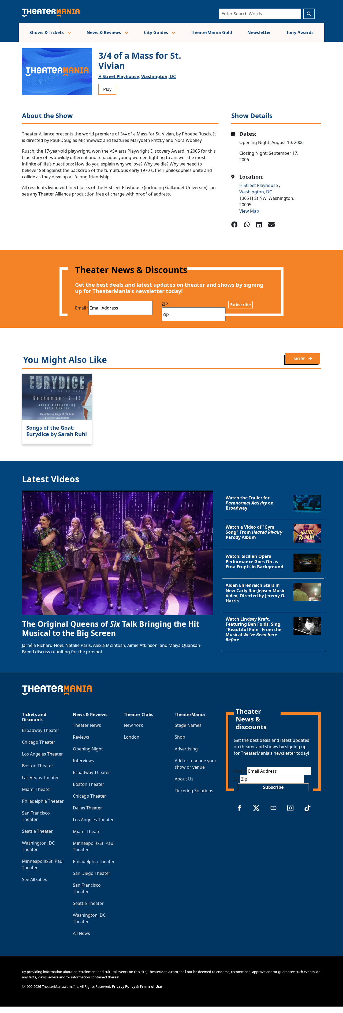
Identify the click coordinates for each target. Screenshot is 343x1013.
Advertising (186, 749)
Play (107, 89)
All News (81, 933)
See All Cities (34, 879)
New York (133, 725)
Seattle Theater (37, 831)
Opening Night (88, 749)
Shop (180, 737)
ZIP (165, 304)
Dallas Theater (87, 808)
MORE (299, 358)
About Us (184, 779)
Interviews (83, 761)
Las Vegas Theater (40, 777)
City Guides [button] (156, 32)
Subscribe (240, 305)
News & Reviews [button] (104, 32)
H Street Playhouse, (119, 76)
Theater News (87, 725)
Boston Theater (37, 766)
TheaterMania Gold (211, 32)
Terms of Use (151, 986)
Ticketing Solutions (194, 791)
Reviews (81, 737)
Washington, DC (158, 76)
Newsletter (259, 32)
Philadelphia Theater (43, 801)
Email (81, 308)
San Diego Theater (91, 873)
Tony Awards (300, 32)
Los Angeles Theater (42, 754)
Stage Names (188, 725)
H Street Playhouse (259, 185)
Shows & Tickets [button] (47, 32)
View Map (249, 211)
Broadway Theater (40, 730)
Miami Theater (36, 789)
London (131, 737)
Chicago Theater (38, 742)
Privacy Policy (123, 986)
